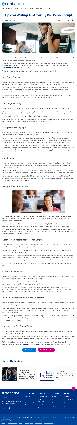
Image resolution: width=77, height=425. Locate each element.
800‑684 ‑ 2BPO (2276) (32, 344)
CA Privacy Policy (29, 423)
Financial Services (56, 403)
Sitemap (3, 423)
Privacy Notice (38, 423)
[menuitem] (7, 8)
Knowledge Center (69, 400)
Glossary (66, 396)
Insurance (54, 396)
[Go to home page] (13, 4)
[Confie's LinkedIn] (9, 408)
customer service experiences (17, 68)
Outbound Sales (42, 396)
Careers (27, 400)
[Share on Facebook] (64, 20)
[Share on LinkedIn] (73, 20)
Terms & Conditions (12, 423)
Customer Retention (41, 400)
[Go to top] (73, 389)
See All (40, 408)
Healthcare (55, 400)
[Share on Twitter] (68, 20)
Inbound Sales (42, 405)
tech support (31, 92)
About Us (27, 396)
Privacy (20, 423)
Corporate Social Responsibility (29, 404)
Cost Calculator (47, 350)
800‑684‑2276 (9, 405)
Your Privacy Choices (48, 423)
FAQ (65, 406)
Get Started (30, 350)
